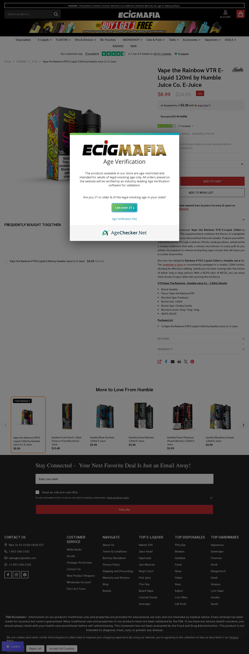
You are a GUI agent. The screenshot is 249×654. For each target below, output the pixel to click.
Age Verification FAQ (124, 219)
